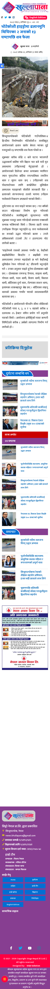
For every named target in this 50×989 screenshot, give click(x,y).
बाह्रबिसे (36, 46)
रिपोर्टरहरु (35, 898)
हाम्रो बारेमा (13, 892)
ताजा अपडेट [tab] (10, 434)
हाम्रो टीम (35, 885)
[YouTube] (9, 17)
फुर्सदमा (35, 879)
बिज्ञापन (35, 892)
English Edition (37, 18)
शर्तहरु (13, 885)
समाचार (13, 898)
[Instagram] (13, 17)
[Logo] (25, 7)
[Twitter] (6, 17)
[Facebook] (2, 17)
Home (13, 879)
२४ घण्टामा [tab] (10, 441)
